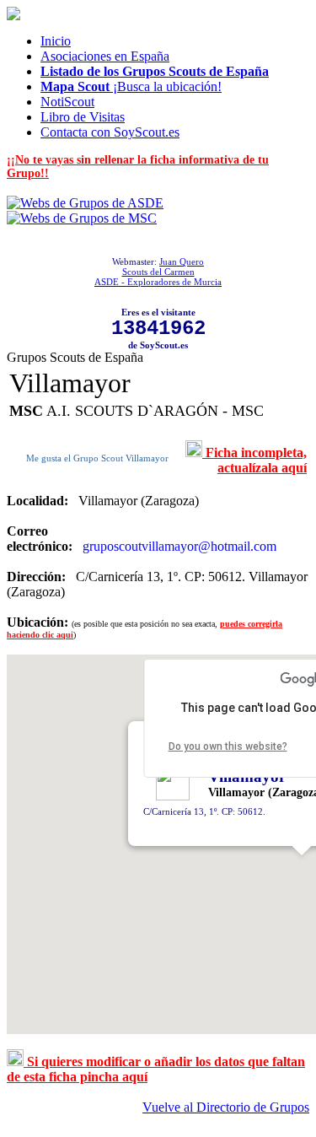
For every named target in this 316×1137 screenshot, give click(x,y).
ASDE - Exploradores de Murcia (158, 282)
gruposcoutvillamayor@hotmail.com (179, 546)
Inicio (55, 41)
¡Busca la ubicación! (131, 86)
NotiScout (67, 101)
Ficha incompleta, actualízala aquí (254, 460)
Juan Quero (181, 261)
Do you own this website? (228, 746)
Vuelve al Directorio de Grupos (225, 1107)
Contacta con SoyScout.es (109, 132)
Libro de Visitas (82, 117)
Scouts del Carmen (158, 272)
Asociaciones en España (104, 56)
